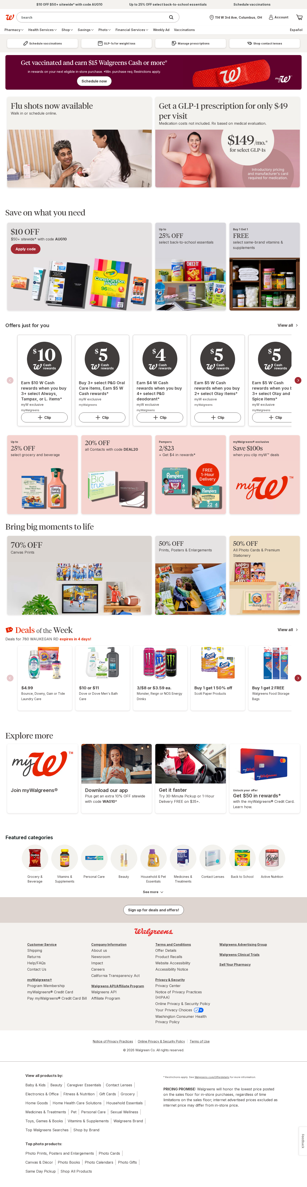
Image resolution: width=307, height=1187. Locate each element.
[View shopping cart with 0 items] (299, 17)
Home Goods (36, 1103)
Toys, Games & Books (44, 1121)
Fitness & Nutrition (79, 1094)
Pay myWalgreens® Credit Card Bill (57, 998)
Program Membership (46, 985)
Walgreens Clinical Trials (239, 954)
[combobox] (92, 17)
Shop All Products (76, 1171)
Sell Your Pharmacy (235, 964)
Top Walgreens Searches (47, 1130)
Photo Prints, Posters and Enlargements (59, 1153)
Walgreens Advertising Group (243, 944)
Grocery (128, 1094)
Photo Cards (109, 1153)
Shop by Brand (86, 1130)
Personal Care (93, 1112)
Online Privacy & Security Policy (182, 1003)
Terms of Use (200, 1041)
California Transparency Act (115, 975)
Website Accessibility (172, 963)
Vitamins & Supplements (88, 1121)
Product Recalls (168, 956)
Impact (97, 963)
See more (150, 892)
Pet (73, 1112)
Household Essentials (124, 1103)
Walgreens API (104, 992)
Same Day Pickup (40, 1171)
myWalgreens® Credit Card (50, 992)
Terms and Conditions (173, 944)
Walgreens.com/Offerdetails (212, 1077)
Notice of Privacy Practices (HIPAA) (178, 995)
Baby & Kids (35, 1085)
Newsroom (100, 956)
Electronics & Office (42, 1094)
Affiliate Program (105, 998)
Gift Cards (107, 1094)
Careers (98, 969)
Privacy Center (168, 985)
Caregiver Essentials (84, 1085)
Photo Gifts (127, 1162)
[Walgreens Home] (10, 17)
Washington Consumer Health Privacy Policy (181, 1019)
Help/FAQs (36, 963)
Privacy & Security (170, 980)
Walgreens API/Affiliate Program (117, 986)
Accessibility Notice (171, 969)
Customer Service (42, 944)
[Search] (173, 17)
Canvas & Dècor (39, 1162)
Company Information (109, 944)
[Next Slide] (298, 380)
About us (99, 950)
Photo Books (69, 1162)
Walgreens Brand (128, 1121)
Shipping (34, 950)
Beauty (56, 1085)
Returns (34, 956)
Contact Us (36, 969)
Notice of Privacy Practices (113, 1041)
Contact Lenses (119, 1085)
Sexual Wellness (124, 1112)
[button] (278, 17)
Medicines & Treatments (45, 1112)
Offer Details (165, 950)
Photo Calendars (99, 1162)
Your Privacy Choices (174, 1010)
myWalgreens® (39, 980)
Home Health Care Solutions (77, 1103)
